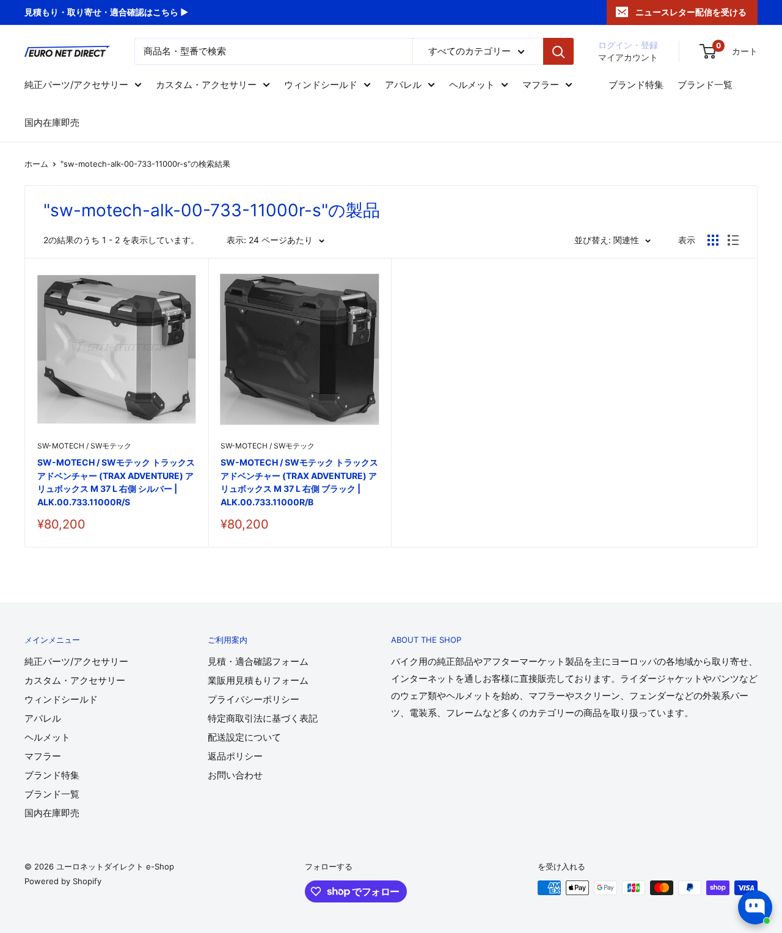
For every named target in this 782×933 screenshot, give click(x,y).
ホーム (36, 164)
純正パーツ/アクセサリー (76, 84)
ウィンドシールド (320, 84)
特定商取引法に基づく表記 (263, 718)
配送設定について (244, 737)
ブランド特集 (635, 84)
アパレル (403, 84)
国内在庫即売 (51, 122)
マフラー (540, 84)
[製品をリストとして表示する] (733, 240)
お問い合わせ (235, 775)
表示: (236, 240)
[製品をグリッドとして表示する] (712, 240)
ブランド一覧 (705, 84)
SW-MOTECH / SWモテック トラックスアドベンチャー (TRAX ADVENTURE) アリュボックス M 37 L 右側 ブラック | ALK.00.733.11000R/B (299, 482)
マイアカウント (628, 57)
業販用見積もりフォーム (258, 680)
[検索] (558, 51)
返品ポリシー (235, 756)
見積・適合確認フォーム (258, 661)
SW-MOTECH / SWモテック (84, 445)
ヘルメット (472, 84)
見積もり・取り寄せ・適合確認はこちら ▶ (106, 12)
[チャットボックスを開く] (755, 907)
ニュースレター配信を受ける (691, 12)
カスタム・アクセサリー (206, 84)
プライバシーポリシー (253, 699)
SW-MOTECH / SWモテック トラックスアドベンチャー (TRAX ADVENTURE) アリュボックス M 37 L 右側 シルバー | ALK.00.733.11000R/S (116, 482)
